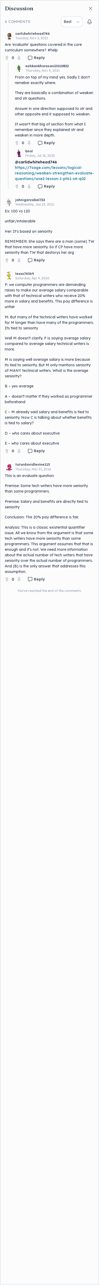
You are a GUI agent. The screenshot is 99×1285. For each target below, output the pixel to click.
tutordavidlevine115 (32, 464)
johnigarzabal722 (30, 200)
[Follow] (89, 22)
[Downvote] (19, 58)
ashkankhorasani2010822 (47, 66)
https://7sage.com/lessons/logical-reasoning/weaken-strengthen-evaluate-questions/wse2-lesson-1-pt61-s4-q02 (54, 173)
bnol (29, 151)
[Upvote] (7, 58)
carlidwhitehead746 (32, 34)
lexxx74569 (24, 274)
